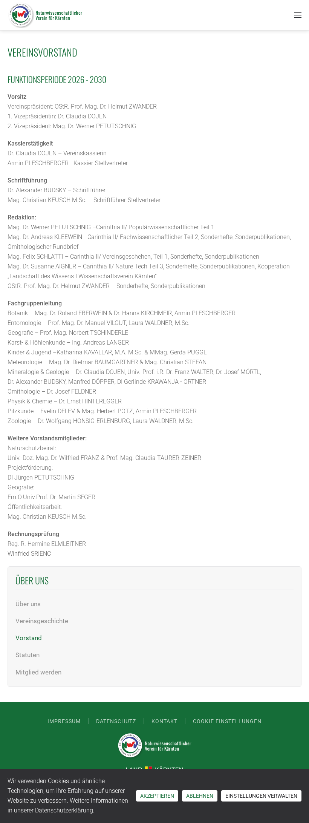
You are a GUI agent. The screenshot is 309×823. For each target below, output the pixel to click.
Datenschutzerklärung (64, 810)
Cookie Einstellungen (227, 721)
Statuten (27, 655)
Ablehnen (199, 796)
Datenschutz (116, 721)
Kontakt (164, 721)
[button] (297, 15)
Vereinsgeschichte (41, 621)
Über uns (28, 604)
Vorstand (28, 638)
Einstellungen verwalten (261, 796)
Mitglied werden (38, 672)
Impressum (64, 721)
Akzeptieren (157, 796)
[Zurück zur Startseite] (45, 15)
